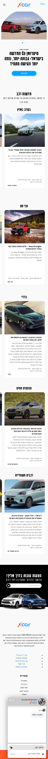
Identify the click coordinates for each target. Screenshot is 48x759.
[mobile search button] (4, 4)
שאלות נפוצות (21, 658)
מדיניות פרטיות (21, 661)
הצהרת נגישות (21, 667)
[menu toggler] (42, 4)
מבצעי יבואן (24, 691)
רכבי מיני (24, 684)
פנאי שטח (24, 687)
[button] (10, 700)
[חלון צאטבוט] (27, 727)
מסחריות (24, 681)
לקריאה (24, 73)
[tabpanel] (24, 25)
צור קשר (21, 664)
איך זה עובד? (21, 655)
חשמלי (24, 694)
